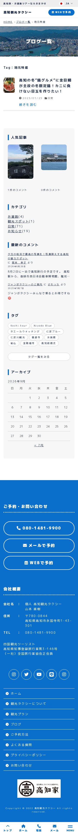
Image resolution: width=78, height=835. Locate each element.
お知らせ (15, 231)
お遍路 (13, 216)
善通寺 (36, 337)
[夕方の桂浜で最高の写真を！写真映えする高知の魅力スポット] (20, 162)
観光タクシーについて (28, 704)
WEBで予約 (41, 562)
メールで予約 (41, 545)
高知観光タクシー (17, 12)
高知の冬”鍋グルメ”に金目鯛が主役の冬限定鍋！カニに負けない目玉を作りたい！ (45, 86)
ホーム (16, 693)
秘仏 (13, 343)
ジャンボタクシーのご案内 (25, 284)
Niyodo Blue (43, 325)
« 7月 (39, 445)
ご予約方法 (20, 734)
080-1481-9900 (41, 528)
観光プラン (20, 714)
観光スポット (18, 221)
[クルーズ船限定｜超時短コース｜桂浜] (54, 157)
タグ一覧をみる (39, 357)
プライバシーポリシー (28, 755)
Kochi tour (19, 325)
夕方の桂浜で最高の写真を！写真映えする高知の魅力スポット (38, 256)
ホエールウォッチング (25, 331)
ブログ (16, 724)
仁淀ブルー (53, 331)
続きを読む (28, 104)
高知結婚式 (48, 343)
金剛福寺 (29, 343)
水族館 (51, 337)
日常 (50, 98)
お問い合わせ (21, 765)
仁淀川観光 (18, 337)
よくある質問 (21, 745)
